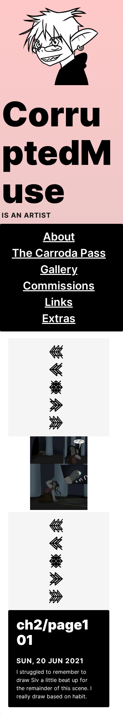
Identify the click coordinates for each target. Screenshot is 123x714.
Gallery (59, 269)
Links (59, 302)
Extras (59, 318)
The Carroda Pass (59, 253)
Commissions (59, 285)
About (59, 236)
